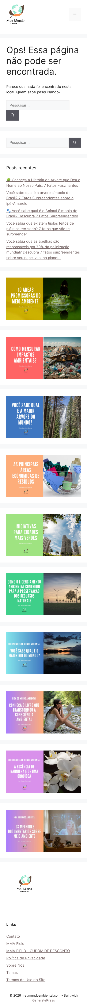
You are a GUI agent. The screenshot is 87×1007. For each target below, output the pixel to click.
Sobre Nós (15, 965)
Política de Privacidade (25, 958)
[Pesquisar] (12, 115)
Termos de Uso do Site (25, 980)
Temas (12, 972)
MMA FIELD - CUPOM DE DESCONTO (38, 951)
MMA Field (15, 943)
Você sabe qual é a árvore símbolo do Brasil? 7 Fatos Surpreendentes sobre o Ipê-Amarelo (39, 198)
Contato (13, 936)
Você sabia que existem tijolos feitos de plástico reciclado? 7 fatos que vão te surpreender (40, 228)
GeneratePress (43, 1000)
